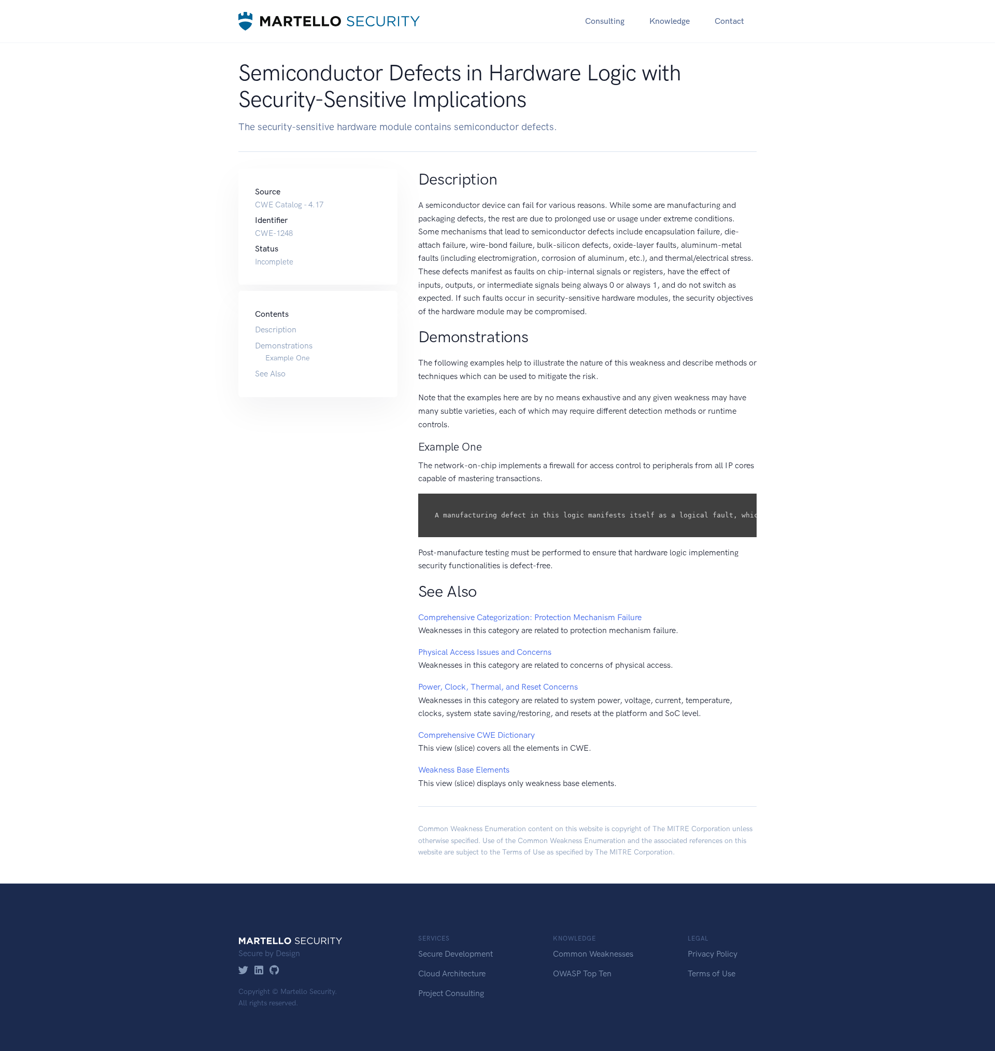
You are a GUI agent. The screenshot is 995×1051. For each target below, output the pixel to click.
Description (275, 329)
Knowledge (669, 21)
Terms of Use (523, 852)
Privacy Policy (712, 954)
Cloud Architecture (452, 973)
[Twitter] (243, 971)
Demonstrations (283, 346)
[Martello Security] (329, 21)
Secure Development (455, 954)
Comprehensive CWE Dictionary (476, 735)
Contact (729, 21)
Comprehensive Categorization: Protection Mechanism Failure (530, 617)
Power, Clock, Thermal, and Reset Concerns (498, 687)
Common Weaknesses (593, 954)
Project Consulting (451, 993)
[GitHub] (274, 971)
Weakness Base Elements (463, 770)
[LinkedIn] (258, 971)
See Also (270, 374)
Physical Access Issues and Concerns (484, 652)
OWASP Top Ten (582, 973)
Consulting (604, 21)
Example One (287, 358)
